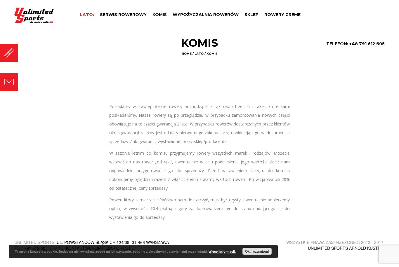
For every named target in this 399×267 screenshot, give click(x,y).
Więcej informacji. (222, 251)
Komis (159, 14)
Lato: (87, 14)
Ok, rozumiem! (257, 251)
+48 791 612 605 (367, 43)
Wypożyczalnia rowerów (206, 14)
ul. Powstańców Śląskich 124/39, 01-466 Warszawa (113, 242)
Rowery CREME (282, 14)
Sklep (251, 14)
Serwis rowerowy (123, 14)
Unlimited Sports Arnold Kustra (346, 248)
